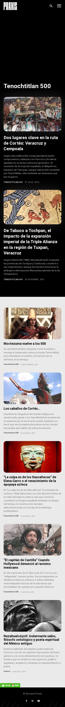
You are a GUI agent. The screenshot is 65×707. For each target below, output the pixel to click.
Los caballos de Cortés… (22, 408)
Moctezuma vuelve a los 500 (25, 343)
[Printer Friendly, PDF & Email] (10, 685)
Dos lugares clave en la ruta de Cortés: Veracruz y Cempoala (31, 143)
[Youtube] (38, 701)
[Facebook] (26, 701)
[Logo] (10, 6)
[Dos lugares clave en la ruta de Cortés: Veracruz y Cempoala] (32, 114)
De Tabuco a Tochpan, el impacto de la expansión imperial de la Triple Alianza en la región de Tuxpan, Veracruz (30, 242)
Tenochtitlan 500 (13, 182)
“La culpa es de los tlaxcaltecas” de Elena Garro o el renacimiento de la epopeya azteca (30, 480)
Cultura (7, 671)
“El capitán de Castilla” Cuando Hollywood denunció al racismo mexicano (27, 563)
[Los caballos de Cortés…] (32, 388)
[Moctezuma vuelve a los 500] (32, 323)
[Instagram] (32, 701)
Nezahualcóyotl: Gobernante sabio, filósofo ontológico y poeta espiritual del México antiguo (31, 639)
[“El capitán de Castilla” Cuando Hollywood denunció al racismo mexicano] (32, 540)
